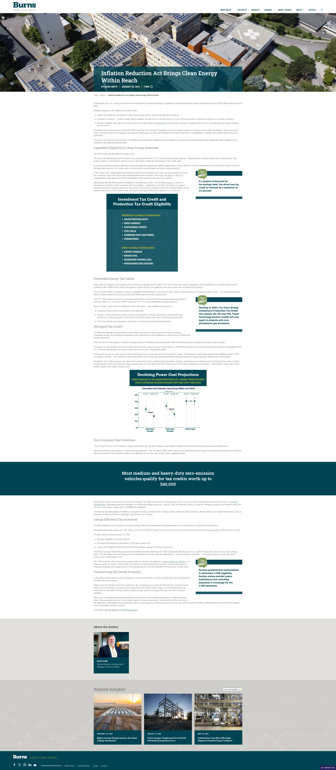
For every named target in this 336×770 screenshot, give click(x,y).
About (299, 10)
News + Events (285, 10)
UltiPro (95, 765)
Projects (242, 10)
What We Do (226, 10)
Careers (268, 10)
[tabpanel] (111, 652)
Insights (255, 10)
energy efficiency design (174, 561)
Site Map (104, 765)
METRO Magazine (130, 610)
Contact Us (329, 768)
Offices (312, 10)
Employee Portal (84, 765)
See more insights (231, 689)
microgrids (160, 123)
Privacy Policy (70, 765)
